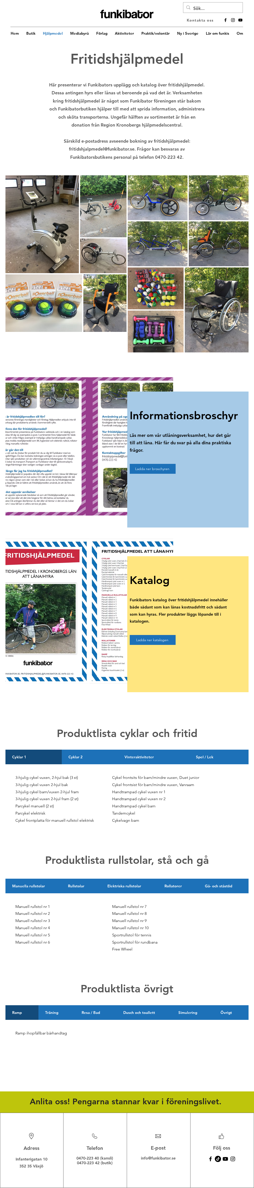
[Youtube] (225, 1159)
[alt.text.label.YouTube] (240, 20)
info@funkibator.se (158, 1158)
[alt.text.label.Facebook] (225, 20)
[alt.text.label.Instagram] (232, 20)
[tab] (33, 757)
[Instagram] (233, 1159)
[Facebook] (210, 1159)
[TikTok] (218, 1159)
